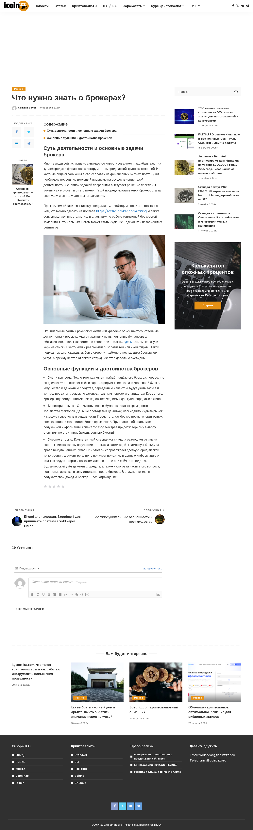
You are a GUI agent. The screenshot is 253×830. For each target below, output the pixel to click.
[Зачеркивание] (49, 594)
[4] (58, 486)
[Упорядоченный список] (54, 594)
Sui (77, 762)
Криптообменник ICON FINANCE (155, 765)
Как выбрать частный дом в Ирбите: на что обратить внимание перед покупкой (93, 711)
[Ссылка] (76, 594)
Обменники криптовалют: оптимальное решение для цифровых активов (209, 711)
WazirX (20, 769)
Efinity (20, 755)
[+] (87, 594)
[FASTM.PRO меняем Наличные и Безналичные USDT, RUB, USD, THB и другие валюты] (184, 141)
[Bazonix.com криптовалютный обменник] (155, 682)
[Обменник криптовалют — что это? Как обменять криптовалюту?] (22, 174)
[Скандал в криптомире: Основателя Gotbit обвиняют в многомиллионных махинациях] (184, 221)
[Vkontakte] (242, 6)
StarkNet (81, 755)
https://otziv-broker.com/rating (121, 211)
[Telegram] (247, 6)
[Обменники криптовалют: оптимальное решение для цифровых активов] (214, 682)
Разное (18, 89)
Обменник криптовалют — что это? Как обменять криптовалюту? (23, 196)
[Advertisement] (126, 47)
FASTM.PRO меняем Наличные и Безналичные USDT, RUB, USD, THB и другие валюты (219, 139)
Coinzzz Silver (27, 107)
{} (81, 594)
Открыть (207, 305)
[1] (45, 486)
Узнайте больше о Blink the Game (157, 772)
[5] (63, 486)
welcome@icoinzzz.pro (217, 755)
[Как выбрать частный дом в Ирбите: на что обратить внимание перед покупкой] (97, 682)
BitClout (80, 783)
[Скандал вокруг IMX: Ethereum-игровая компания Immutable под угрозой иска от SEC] (184, 195)
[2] (50, 486)
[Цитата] (65, 594)
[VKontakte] (16, 143)
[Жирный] (32, 594)
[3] (54, 486)
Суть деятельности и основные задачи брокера (81, 130)
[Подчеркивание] (43, 594)
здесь (128, 342)
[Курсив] (38, 594)
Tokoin (19, 783)
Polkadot (81, 769)
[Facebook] (233, 6)
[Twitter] (238, 6)
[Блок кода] (71, 594)
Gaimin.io (22, 776)
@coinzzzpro (216, 760)
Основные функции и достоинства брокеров (79, 138)
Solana (79, 776)
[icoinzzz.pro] (16, 6)
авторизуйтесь (152, 568)
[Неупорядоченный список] (60, 594)
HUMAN (20, 762)
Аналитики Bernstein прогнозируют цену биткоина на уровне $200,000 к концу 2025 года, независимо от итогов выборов (218, 165)
